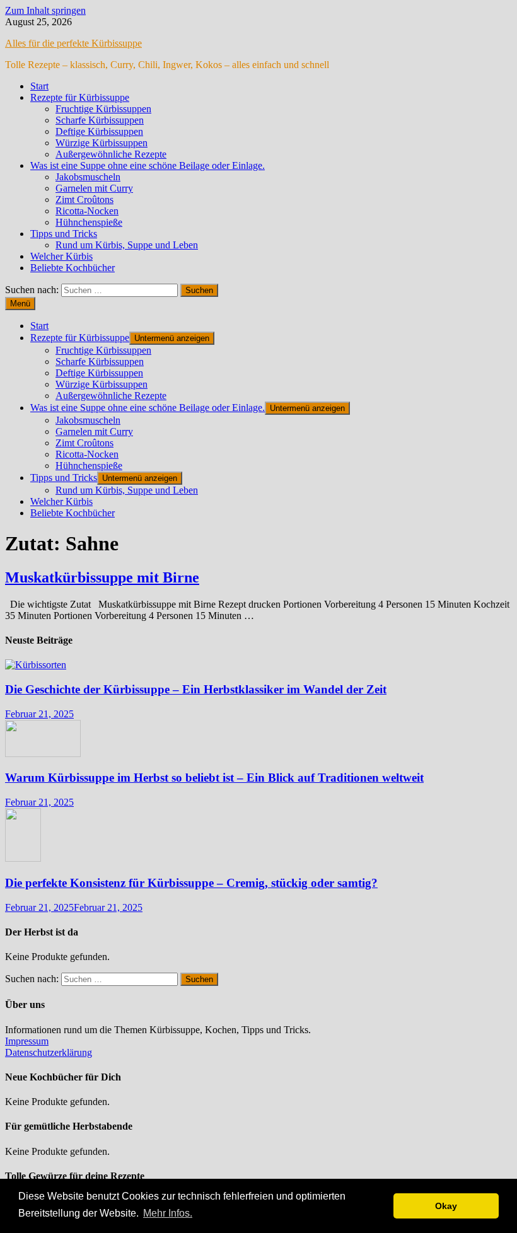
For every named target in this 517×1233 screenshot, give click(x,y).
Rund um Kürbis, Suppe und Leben (126, 245)
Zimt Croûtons (84, 199)
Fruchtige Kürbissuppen (103, 108)
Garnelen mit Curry (94, 188)
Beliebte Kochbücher (72, 267)
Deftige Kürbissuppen (99, 131)
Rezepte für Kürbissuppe (79, 97)
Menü (20, 303)
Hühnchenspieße (88, 222)
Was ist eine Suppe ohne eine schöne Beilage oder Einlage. (147, 165)
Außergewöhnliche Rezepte (110, 154)
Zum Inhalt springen (45, 10)
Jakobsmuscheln (87, 176)
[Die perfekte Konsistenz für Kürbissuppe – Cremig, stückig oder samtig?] (23, 858)
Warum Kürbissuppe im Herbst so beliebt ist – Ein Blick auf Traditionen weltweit (214, 777)
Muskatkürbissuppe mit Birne (102, 577)
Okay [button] (446, 1206)
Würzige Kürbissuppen (101, 142)
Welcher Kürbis (61, 256)
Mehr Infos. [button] (167, 1213)
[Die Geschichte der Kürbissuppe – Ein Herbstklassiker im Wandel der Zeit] (35, 664)
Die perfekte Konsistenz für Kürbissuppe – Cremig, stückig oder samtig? (191, 882)
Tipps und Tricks (63, 233)
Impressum (27, 1041)
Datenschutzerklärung (48, 1052)
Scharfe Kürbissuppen (99, 120)
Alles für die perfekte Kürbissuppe (73, 43)
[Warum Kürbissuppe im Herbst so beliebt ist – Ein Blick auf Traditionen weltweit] (43, 753)
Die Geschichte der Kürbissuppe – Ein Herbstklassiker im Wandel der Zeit (195, 689)
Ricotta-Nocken (87, 211)
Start (39, 86)
